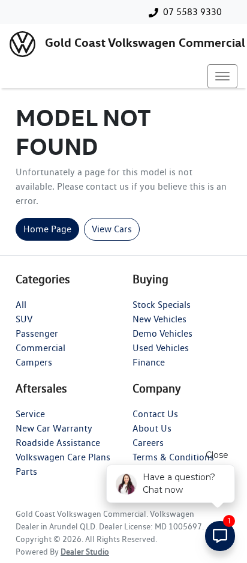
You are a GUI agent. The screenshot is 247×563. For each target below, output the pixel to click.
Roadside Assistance (58, 442)
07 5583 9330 (192, 11)
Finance (148, 362)
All (21, 304)
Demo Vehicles (162, 333)
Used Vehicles (160, 348)
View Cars (112, 229)
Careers (148, 442)
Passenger (37, 333)
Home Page (47, 229)
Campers (34, 362)
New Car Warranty (54, 428)
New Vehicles (159, 319)
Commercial (40, 348)
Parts (26, 471)
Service (30, 414)
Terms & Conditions (173, 457)
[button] (222, 76)
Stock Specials (161, 304)
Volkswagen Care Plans (63, 457)
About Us (151, 428)
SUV (24, 319)
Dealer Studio (85, 551)
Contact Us (155, 414)
